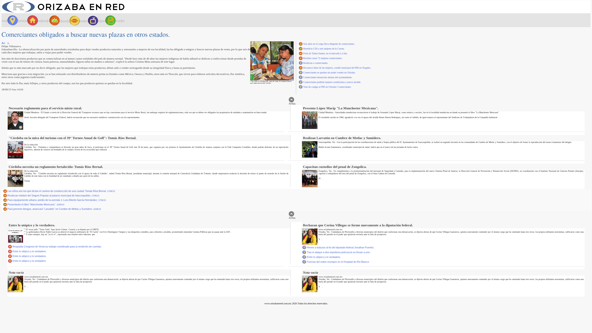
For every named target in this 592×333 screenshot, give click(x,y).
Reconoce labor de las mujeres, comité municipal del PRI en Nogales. (337, 67)
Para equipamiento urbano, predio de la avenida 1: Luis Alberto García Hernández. (56, 200)
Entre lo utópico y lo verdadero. (29, 251)
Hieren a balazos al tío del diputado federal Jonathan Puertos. (340, 247)
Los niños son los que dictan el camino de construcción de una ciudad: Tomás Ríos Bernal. (61, 191)
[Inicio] (63, 12)
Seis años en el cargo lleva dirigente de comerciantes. (329, 44)
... (141, 117)
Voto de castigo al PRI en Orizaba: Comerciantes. (327, 87)
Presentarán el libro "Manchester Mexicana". (35, 204)
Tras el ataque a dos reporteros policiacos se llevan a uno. (338, 252)
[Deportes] (72, 20)
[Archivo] (113, 20)
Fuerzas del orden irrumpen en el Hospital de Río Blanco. (338, 262)
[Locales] (32, 20)
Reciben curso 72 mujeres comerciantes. (322, 58)
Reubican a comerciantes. (315, 63)
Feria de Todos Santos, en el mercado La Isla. (325, 53)
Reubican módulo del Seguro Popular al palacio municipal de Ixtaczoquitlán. (53, 195)
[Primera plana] (12, 20)
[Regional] (52, 20)
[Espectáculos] (92, 20)
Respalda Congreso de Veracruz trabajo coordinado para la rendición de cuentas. (57, 246)
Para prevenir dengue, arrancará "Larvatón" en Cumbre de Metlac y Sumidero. (54, 209)
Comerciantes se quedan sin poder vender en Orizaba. (329, 72)
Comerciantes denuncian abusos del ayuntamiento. (327, 77)
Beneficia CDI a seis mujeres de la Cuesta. (324, 48)
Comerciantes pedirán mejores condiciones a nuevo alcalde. (332, 82)
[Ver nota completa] (15, 129)
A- (8, 43)
